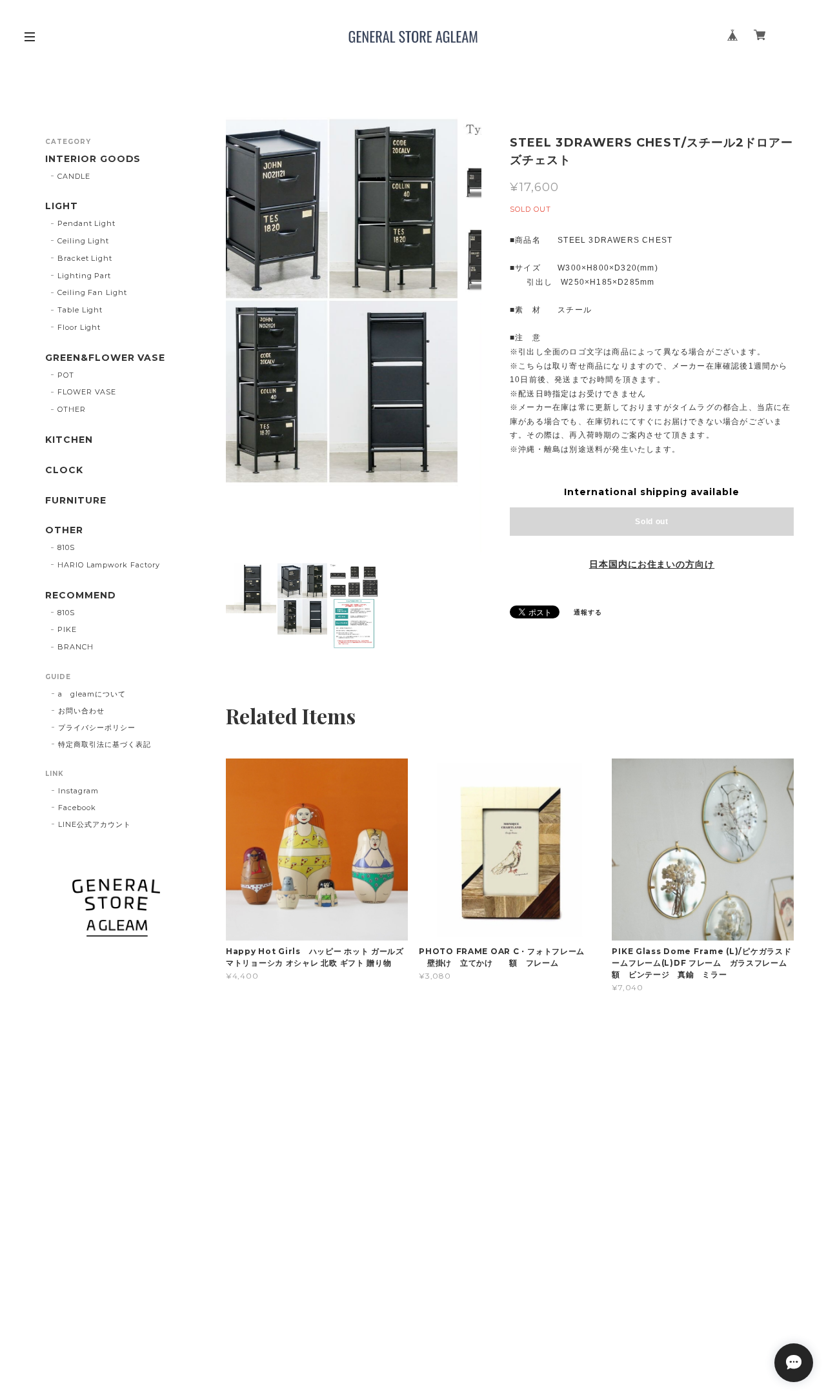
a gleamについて (92, 693)
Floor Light (79, 327)
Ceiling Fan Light (92, 292)
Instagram (78, 790)
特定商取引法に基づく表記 (104, 744)
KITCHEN (69, 439)
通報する (588, 612)
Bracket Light (84, 258)
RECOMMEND (80, 595)
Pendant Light (86, 223)
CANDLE (73, 176)
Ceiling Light (83, 240)
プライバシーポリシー (97, 727)
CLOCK (64, 470)
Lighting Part (84, 275)
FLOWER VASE (87, 391)
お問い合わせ (81, 710)
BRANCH (75, 646)
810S (66, 547)
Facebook (77, 807)
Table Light (80, 309)
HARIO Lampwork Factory (108, 564)
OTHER (71, 409)
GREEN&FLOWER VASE (105, 357)
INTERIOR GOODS (93, 159)
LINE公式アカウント (94, 824)
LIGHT (61, 206)
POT (65, 375)
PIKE (67, 629)
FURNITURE (75, 500)
